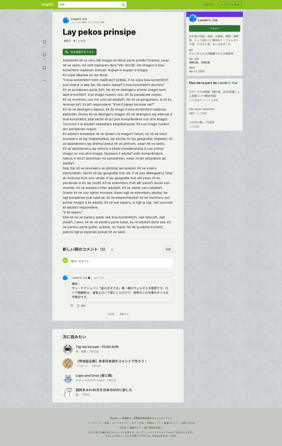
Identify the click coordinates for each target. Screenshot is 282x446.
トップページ (94, 422)
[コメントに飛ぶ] (44, 56)
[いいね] (71, 305)
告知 (106, 422)
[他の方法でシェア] (44, 80)
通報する (124, 314)
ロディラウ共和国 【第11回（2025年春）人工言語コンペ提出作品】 (214, 95)
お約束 (110, 314)
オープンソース (144, 432)
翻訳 (67, 40)
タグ (134, 422)
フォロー (214, 28)
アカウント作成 (230, 4)
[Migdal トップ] (47, 4)
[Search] (123, 5)
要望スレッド (171, 422)
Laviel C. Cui (79, 19)
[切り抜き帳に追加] (44, 69)
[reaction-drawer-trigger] (44, 44)
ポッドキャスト (120, 422)
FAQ (141, 422)
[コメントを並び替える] (112, 249)
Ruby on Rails (112, 435)
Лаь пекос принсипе (201, 111)
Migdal (114, 418)
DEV (90, 432)
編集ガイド (135, 427)
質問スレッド (154, 422)
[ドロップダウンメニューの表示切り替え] (170, 276)
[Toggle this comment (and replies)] (66, 283)
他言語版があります (82, 52)
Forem (169, 432)
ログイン (209, 4)
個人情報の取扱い (153, 427)
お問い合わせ (188, 422)
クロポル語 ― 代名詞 (201, 124)
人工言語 (79, 40)
